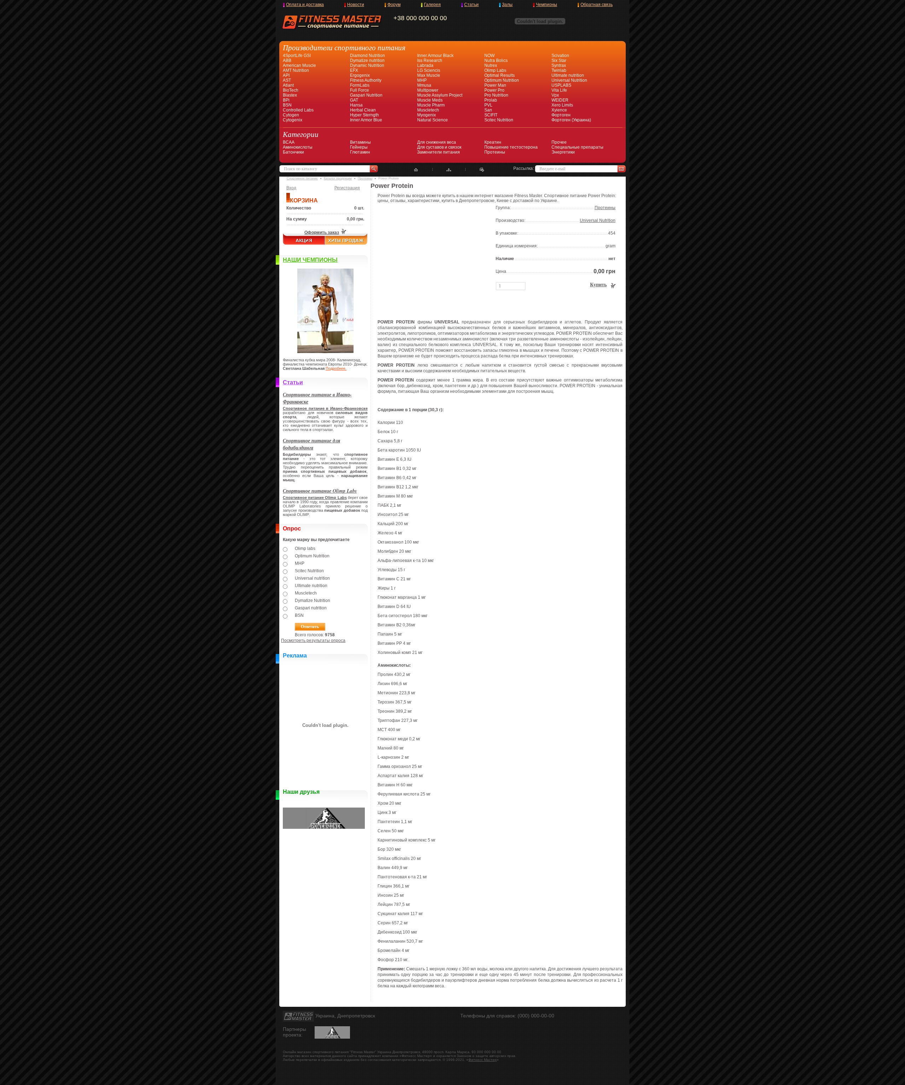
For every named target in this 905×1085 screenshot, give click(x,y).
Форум (394, 4)
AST (287, 80)
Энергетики (563, 152)
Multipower (427, 90)
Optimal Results (499, 75)
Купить (598, 284)
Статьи (471, 4)
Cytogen (291, 115)
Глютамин (360, 152)
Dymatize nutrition (367, 60)
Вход (291, 187)
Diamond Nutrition (367, 55)
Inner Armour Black (435, 55)
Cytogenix (292, 119)
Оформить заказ (321, 232)
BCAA (288, 142)
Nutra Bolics (496, 60)
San (488, 110)
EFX (354, 70)
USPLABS (561, 85)
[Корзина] (343, 232)
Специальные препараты (577, 147)
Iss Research (429, 60)
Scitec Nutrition (498, 119)
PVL (488, 105)
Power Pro (494, 90)
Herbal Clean (363, 110)
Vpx (555, 95)
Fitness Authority (365, 80)
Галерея (432, 4)
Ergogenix (360, 75)
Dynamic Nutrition (367, 65)
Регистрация (347, 187)
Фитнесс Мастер (482, 1060)
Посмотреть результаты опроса (313, 640)
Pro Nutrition (496, 95)
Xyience (559, 110)
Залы (507, 4)
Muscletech (428, 110)
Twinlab (558, 70)
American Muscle (299, 65)
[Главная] (416, 170)
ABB (287, 60)
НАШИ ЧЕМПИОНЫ (310, 260)
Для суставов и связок (439, 147)
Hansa (356, 105)
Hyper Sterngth (364, 115)
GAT (354, 100)
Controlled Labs (298, 110)
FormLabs (359, 85)
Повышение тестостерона (511, 147)
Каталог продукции (338, 178)
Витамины (360, 142)
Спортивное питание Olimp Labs (320, 490)
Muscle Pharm (431, 105)
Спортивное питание (302, 178)
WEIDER (559, 100)
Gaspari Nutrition (366, 95)
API (286, 75)
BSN (287, 105)
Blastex (290, 95)
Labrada (425, 65)
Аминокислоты (298, 147)
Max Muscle (428, 75)
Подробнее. (336, 368)
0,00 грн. (355, 219)
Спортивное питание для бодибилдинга (311, 444)
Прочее (559, 142)
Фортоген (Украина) (571, 119)
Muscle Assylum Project (439, 95)
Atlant (288, 85)
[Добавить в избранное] (482, 170)
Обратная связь (596, 4)
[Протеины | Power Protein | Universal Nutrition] (429, 306)
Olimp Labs (495, 70)
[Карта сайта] (448, 170)
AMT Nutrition (296, 70)
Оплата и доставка (305, 4)
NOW (489, 55)
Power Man (495, 85)
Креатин (492, 142)
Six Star (558, 60)
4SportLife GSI (297, 55)
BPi (286, 100)
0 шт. (359, 208)
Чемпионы (546, 4)
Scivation (560, 55)
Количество (298, 208)
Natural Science (432, 119)
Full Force (359, 90)
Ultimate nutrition (567, 75)
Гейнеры (359, 147)
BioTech (290, 90)
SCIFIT (490, 115)
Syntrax (558, 65)
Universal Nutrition (569, 80)
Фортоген (561, 115)
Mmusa (424, 85)
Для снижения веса (436, 142)
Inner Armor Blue (366, 119)
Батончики (293, 152)
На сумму (296, 219)
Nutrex (490, 65)
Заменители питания (438, 152)
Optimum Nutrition (501, 80)
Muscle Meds (430, 100)
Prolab (490, 100)
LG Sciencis (428, 70)
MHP (422, 80)
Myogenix (426, 115)
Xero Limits (562, 105)
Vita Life (559, 90)
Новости (355, 4)
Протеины (494, 152)
